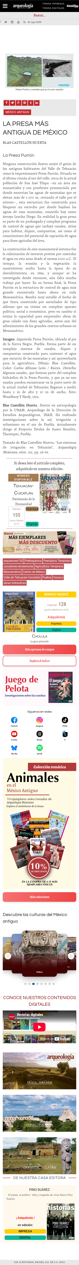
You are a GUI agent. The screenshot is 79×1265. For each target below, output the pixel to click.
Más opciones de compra (39, 649)
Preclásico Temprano (57, 561)
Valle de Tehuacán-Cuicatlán (21, 577)
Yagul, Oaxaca (39, 1082)
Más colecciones (39, 897)
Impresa (32, 509)
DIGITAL (25, 1237)
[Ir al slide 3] (33, 984)
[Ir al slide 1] (25, 984)
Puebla (46, 577)
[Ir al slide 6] (45, 984)
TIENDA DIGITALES (53, 8)
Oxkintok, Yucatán (39, 1167)
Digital (32, 524)
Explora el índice (40, 661)
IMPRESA (25, 1231)
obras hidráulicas (14, 583)
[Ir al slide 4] (37, 984)
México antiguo (17, 112)
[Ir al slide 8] (54, 984)
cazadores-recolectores (18, 566)
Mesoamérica (12, 572)
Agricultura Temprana (49, 566)
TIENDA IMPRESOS (53, 4)
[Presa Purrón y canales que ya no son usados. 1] (39, 71)
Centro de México (34, 572)
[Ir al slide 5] (41, 984)
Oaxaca (58, 577)
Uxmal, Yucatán (39, 1124)
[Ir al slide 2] (29, 984)
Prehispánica (33, 561)
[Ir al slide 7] (50, 984)
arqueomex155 (13, 561)
